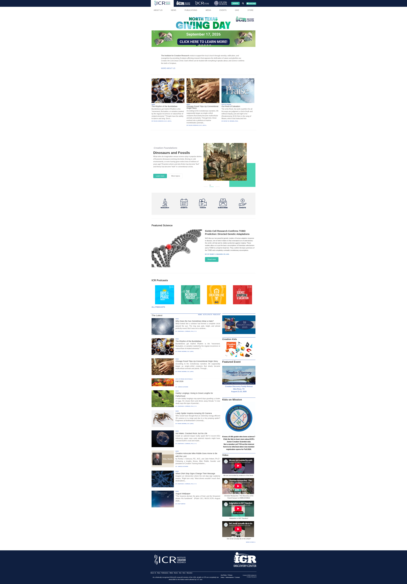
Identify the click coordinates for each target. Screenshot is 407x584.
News (173, 10)
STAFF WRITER (181, 503)
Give (237, 10)
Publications (191, 10)
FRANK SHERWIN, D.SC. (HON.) (186, 351)
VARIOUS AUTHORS (183, 386)
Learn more (160, 176)
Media (208, 10)
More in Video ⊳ (250, 542)
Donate (235, 3)
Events (223, 10)
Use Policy (224, 575)
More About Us (168, 68)
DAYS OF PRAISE (226, 104)
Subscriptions (230, 577)
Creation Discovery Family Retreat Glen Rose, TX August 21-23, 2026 (239, 389)
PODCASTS (216, 314)
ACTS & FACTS (207, 314)
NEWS (153, 104)
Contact (237, 577)
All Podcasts (158, 307)
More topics (175, 176)
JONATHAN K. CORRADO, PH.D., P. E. (187, 331)
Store (250, 10)
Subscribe (252, 3)
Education (189, 573)
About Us (158, 10)
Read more (212, 259)
